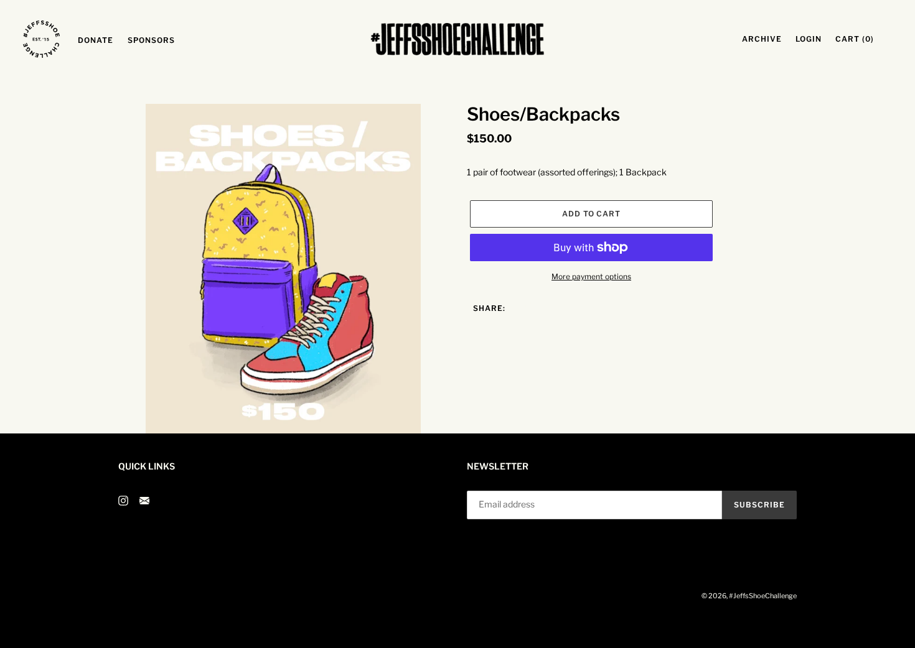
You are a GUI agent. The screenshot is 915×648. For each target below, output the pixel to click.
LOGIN (811, 39)
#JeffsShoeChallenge (763, 595)
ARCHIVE (765, 39)
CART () (858, 39)
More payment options (591, 276)
